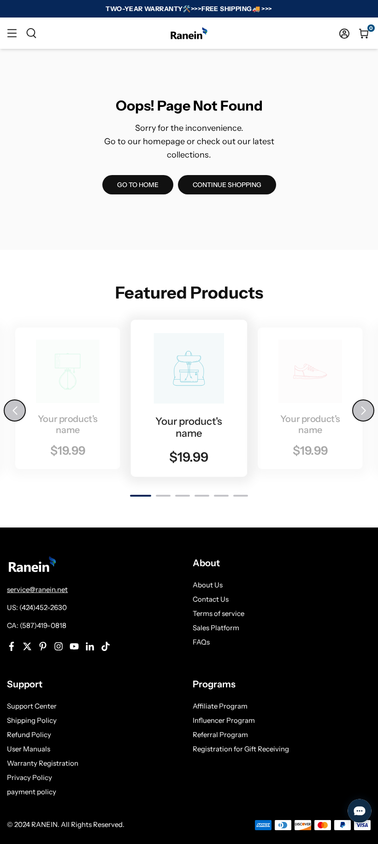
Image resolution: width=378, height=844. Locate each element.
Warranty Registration (42, 763)
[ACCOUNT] (344, 33)
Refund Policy (29, 734)
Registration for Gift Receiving (241, 748)
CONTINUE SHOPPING (227, 185)
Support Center (32, 706)
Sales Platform (216, 627)
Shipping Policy (32, 720)
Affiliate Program (220, 706)
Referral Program (220, 734)
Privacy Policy (29, 777)
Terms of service (218, 613)
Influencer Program (224, 720)
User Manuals (28, 748)
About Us (208, 584)
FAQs (201, 642)
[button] (363, 410)
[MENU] (12, 33)
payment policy (31, 791)
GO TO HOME (138, 185)
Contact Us (211, 599)
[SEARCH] (31, 33)
